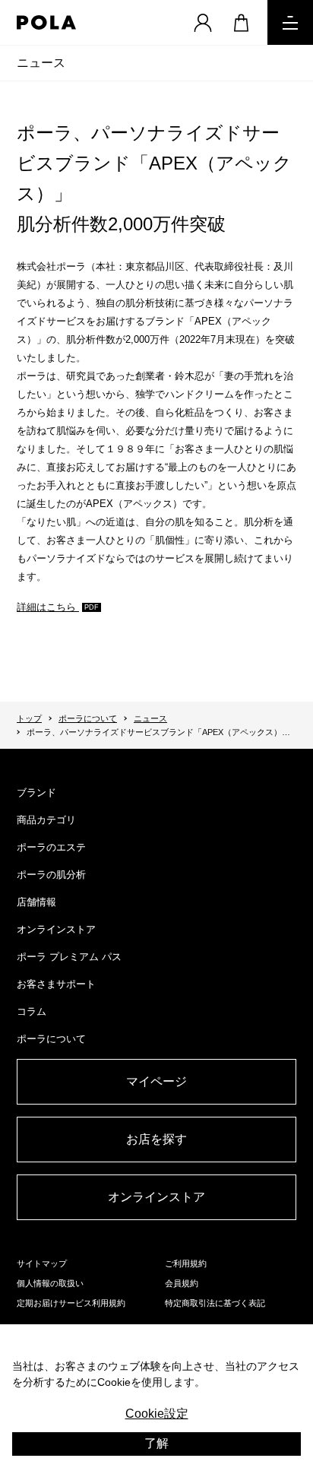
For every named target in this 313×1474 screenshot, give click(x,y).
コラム (31, 1011)
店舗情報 (36, 902)
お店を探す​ (156, 1139)
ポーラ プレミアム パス (69, 956)
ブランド (36, 792)
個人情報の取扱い (50, 1283)
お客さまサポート (56, 984)
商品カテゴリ (46, 820)
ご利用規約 (186, 1263)
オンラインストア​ (156, 1196)
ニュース (41, 62)
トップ (29, 718)
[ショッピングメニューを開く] (241, 22)
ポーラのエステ (51, 847)
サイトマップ (42, 1263)
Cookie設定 (156, 1413)
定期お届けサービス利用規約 (71, 1303)
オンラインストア (56, 929)
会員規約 (181, 1283)
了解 (156, 1443)
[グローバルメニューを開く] (290, 22)
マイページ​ (156, 1081)
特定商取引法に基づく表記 (215, 1303)
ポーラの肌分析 (51, 874)
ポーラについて (87, 718)
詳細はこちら (48, 607)
